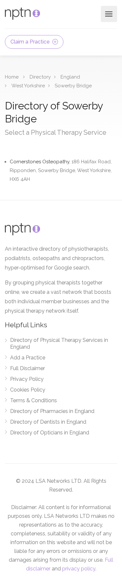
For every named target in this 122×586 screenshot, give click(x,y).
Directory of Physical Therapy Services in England (59, 343)
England (70, 77)
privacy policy (78, 569)
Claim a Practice (30, 42)
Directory (40, 77)
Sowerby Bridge (73, 86)
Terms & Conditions (33, 400)
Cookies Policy (27, 390)
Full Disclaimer (27, 368)
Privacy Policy (27, 379)
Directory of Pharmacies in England (52, 411)
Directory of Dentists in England (48, 422)
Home (12, 77)
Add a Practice (27, 358)
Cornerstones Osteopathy (61, 170)
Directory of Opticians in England (49, 433)
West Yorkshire (28, 86)
